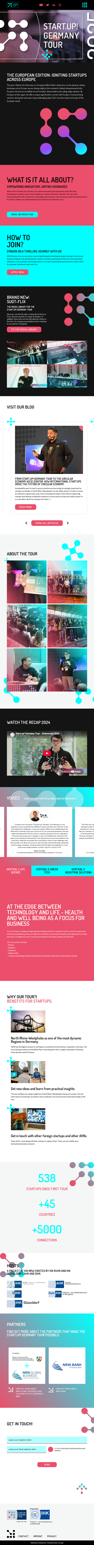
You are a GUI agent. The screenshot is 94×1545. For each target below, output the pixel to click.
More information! (22, 214)
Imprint (38, 1536)
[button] (26, 523)
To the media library (24, 329)
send (47, 1464)
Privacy (52, 1536)
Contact (23, 1536)
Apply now (17, 272)
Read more (25, 506)
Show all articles (47, 523)
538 (47, 1177)
